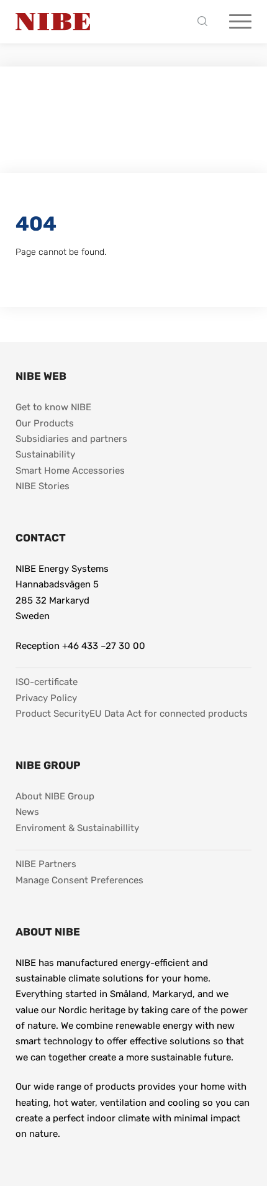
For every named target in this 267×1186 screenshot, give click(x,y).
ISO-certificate (47, 681)
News (27, 811)
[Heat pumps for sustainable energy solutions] (53, 21)
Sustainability (45, 454)
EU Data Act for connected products (168, 713)
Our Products (45, 423)
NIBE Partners (46, 864)
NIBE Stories (43, 486)
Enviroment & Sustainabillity (77, 828)
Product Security (52, 713)
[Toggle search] (205, 22)
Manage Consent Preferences (79, 880)
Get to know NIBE (53, 407)
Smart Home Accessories (70, 470)
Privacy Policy (46, 698)
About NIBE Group (55, 796)
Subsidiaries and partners (71, 438)
